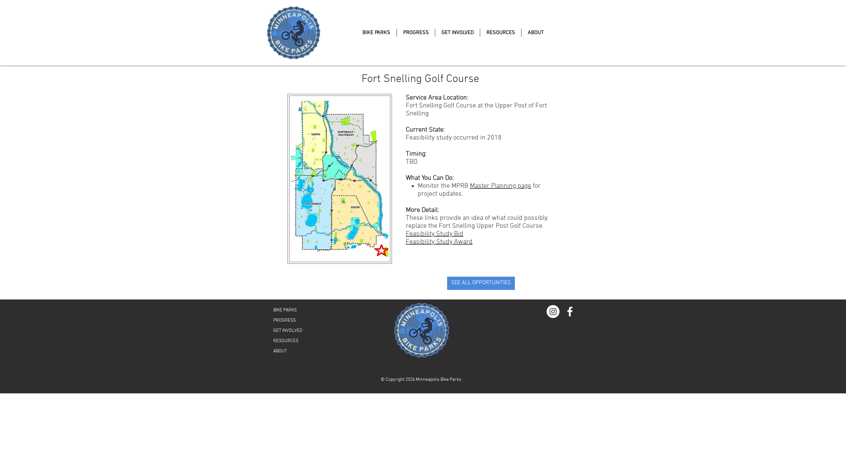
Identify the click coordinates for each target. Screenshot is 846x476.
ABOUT (280, 351)
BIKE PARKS (285, 310)
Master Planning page (500, 186)
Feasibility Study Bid (434, 234)
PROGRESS (284, 320)
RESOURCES (285, 341)
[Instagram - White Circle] (553, 311)
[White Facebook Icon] (569, 311)
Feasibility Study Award (439, 242)
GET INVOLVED (287, 331)
